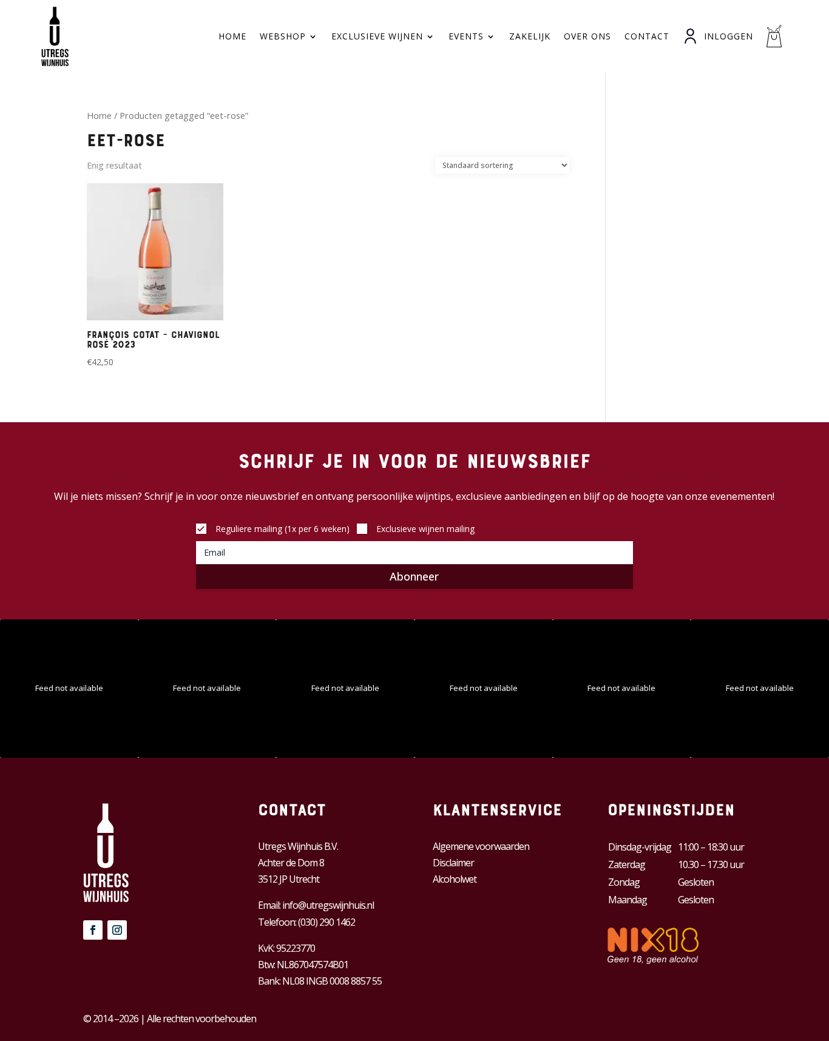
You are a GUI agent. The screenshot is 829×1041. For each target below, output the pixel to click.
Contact (646, 36)
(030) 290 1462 (326, 922)
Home (232, 36)
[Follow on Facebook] (93, 930)
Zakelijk (529, 36)
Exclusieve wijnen (377, 36)
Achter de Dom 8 (291, 862)
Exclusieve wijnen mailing (425, 528)
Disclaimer (453, 862)
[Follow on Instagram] (117, 930)
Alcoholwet (454, 879)
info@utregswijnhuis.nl (328, 905)
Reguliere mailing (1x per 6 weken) (282, 528)
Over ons (587, 36)
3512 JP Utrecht (288, 879)
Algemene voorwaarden (481, 846)
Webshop (283, 36)
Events (466, 36)
